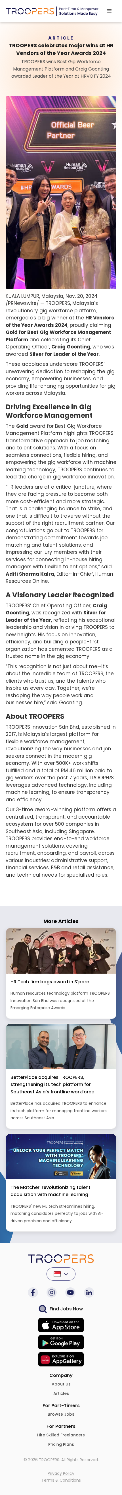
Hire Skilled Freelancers (61, 1435)
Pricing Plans (61, 1444)
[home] (52, 11)
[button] (109, 11)
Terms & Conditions (61, 1480)
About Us (61, 1384)
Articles (61, 1393)
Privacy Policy (61, 1473)
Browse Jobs (61, 1414)
